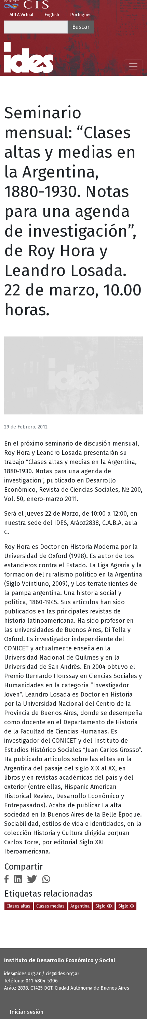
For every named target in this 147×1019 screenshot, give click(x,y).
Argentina (80, 906)
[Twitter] (32, 878)
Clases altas (18, 906)
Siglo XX (126, 906)
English (51, 14)
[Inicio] (28, 57)
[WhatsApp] (46, 878)
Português (81, 14)
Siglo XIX (103, 906)
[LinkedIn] (18, 878)
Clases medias (50, 906)
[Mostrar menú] (133, 66)
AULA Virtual (22, 14)
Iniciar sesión (26, 1012)
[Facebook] (6, 878)
